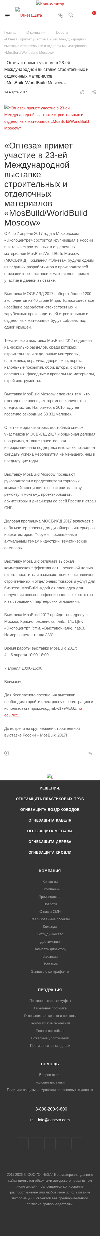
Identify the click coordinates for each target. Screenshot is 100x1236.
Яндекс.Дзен (77, 1143)
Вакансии (50, 957)
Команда (50, 927)
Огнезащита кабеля (50, 820)
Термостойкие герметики (50, 1023)
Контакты (50, 882)
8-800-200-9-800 (51, 1109)
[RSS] (82, 92)
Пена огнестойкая (50, 1031)
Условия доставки (50, 1082)
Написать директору (50, 949)
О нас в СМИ (50, 912)
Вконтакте (23, 1143)
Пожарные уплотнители (50, 1038)
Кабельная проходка (50, 1008)
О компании (50, 889)
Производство (50, 897)
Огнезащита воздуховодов (49, 810)
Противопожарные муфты (50, 1001)
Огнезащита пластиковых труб (50, 799)
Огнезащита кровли (50, 852)
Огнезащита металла (50, 831)
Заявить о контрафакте (50, 972)
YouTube (50, 1143)
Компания (50, 871)
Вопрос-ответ (50, 1075)
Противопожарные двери (50, 1046)
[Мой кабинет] (80, 15)
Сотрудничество (50, 934)
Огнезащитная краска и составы (50, 1016)
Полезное (50, 964)
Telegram (36, 1143)
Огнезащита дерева (50, 842)
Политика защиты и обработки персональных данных (50, 1090)
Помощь (50, 1064)
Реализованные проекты (50, 919)
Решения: (50, 788)
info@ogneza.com (54, 1119)
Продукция (50, 990)
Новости (50, 904)
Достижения (50, 942)
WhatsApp (63, 1143)
